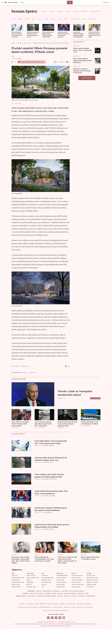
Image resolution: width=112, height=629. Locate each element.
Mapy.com (39, 591)
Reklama (63, 604)
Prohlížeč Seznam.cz (45, 607)
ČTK (13, 56)
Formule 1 (44, 585)
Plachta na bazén (38, 593)
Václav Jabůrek (49, 495)
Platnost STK (90, 587)
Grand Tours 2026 (31, 587)
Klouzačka (60, 593)
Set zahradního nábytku (70, 593)
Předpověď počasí (47, 591)
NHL (43, 587)
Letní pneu (60, 596)
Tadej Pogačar (30, 582)
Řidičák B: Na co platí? (92, 582)
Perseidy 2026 (56, 591)
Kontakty (50, 604)
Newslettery (89, 607)
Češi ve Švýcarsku (76, 582)
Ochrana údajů (71, 604)
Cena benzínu (64, 591)
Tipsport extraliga (46, 580)
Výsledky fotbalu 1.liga (47, 578)
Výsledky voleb (15, 580)
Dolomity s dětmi (76, 587)
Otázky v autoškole (91, 585)
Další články (87, 78)
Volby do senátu (16, 585)
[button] (17, 27)
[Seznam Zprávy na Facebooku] (48, 617)
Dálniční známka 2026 (92, 578)
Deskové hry (67, 596)
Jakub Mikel (47, 512)
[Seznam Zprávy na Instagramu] (56, 617)
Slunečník (53, 593)
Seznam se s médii (69, 607)
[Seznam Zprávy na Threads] (60, 617)
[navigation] (2, 2)
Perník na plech (61, 587)
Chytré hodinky (81, 596)
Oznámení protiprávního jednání (28, 607)
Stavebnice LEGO (41, 596)
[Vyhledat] (70, 2)
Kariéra (37, 604)
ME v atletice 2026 (46, 582)
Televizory (73, 596)
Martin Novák (48, 462)
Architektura (32, 372)
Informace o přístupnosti (84, 604)
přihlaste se (41, 62)
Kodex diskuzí (80, 607)
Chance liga (45, 575)
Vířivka (87, 593)
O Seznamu (30, 604)
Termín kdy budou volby (18, 582)
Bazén (31, 593)
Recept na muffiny (61, 578)
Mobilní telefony (31, 596)
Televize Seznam (58, 607)
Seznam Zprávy (48, 529)
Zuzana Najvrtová (50, 479)
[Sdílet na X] (69, 366)
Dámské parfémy (51, 596)
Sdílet (63, 62)
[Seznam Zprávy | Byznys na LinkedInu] (63, 617)
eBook (57, 62)
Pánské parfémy (91, 596)
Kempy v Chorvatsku (77, 575)
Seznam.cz (106, 2)
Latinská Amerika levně (78, 585)
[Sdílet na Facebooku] (66, 366)
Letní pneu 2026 (91, 575)
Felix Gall (29, 585)
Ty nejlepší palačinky (62, 575)
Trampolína (47, 593)
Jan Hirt (29, 580)
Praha (25, 372)
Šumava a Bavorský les (77, 580)
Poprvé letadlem (76, 578)
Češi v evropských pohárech (76, 591)
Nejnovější (78, 42)
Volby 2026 (14, 575)
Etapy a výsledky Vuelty (33, 578)
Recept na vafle (61, 585)
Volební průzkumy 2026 (18, 578)
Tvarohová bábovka (61, 582)
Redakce (56, 604)
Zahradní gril (80, 593)
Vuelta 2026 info (31, 575)
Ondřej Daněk (48, 445)
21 (69, 62)
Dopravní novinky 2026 (93, 580)
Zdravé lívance (60, 580)
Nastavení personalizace (60, 611)
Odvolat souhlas (47, 611)
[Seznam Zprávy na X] (52, 617)
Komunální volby (16, 587)
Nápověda (43, 604)
